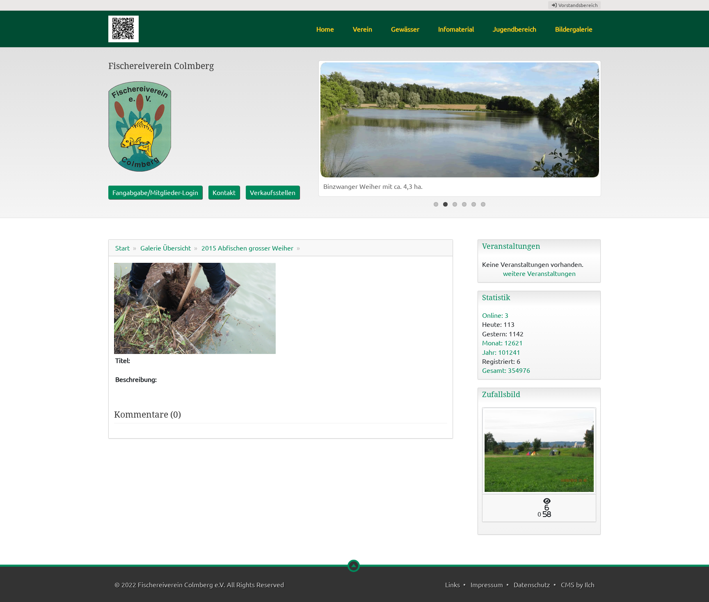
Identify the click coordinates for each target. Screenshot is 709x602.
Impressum (487, 584)
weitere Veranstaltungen (539, 273)
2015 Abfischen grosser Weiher (247, 248)
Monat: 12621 (502, 342)
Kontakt (224, 192)
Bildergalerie (573, 29)
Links (452, 584)
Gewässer (405, 29)
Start (122, 248)
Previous (328, 126)
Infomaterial (456, 29)
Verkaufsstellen (272, 192)
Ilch (590, 584)
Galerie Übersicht (165, 248)
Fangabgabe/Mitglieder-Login (155, 192)
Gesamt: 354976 (506, 370)
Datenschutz (532, 584)
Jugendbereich (514, 29)
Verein (362, 29)
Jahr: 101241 (501, 352)
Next (591, 126)
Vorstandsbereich (577, 5)
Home (325, 29)
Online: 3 (495, 315)
